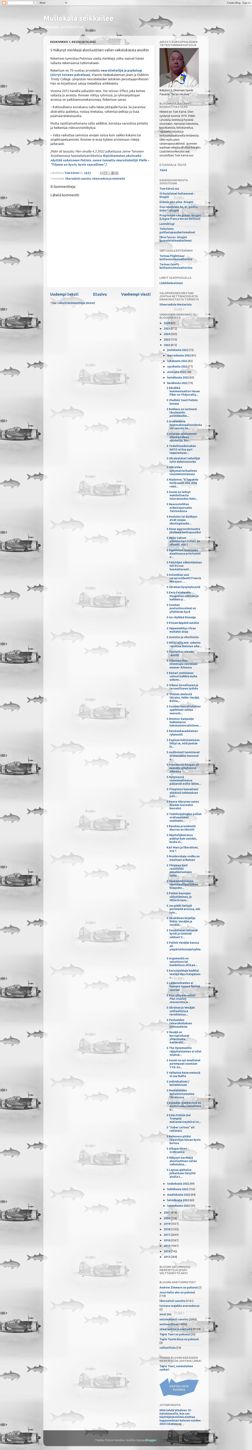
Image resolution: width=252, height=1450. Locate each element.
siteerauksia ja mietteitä (108, 178)
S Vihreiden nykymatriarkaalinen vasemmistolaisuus (182, 471)
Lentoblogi (166, 223)
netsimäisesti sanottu (173, 1319)
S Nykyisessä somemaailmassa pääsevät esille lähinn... (184, 780)
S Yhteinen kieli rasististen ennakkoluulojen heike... (179, 870)
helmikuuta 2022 (178, 1200)
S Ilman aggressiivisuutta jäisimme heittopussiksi (184, 530)
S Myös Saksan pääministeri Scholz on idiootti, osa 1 (183, 541)
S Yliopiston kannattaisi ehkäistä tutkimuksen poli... (182, 793)
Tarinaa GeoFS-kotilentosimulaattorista (175, 266)
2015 (167, 1245)
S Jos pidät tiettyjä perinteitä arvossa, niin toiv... (183, 909)
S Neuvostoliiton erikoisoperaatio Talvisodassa (179, 508)
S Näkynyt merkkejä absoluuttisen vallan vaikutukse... (182, 1161)
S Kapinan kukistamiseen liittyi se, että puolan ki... (183, 743)
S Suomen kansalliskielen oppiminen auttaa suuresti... (184, 710)
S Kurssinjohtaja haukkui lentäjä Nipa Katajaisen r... (183, 974)
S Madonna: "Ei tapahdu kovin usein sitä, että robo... (182, 483)
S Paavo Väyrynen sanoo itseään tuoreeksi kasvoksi (183, 805)
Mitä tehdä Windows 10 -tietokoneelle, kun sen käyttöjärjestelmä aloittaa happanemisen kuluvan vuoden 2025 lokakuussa (180, 1417)
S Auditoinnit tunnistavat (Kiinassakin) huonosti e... (183, 756)
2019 (167, 1223)
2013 (167, 1256)
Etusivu (100, 294)
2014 (167, 1251)
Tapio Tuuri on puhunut (174, 1334)
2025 (167, 328)
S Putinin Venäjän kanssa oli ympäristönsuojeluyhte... (184, 947)
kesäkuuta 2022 (177, 383)
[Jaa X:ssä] (109, 173)
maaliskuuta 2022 (179, 1194)
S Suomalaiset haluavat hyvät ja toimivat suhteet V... (182, 934)
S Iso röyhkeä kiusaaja (181, 617)
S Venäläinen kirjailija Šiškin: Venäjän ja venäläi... (181, 922)
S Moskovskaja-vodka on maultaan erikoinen (183, 858)
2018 (167, 1229)
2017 (167, 1234)
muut (162, 1314)
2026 (167, 323)
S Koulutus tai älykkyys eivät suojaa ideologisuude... (182, 520)
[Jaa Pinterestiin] (117, 173)
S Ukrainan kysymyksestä (183, 587)
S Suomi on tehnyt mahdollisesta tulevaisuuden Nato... (182, 495)
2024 (167, 334)
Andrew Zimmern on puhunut (178, 1287)
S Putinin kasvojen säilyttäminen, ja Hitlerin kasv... (179, 897)
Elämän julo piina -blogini (176, 202)
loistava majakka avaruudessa (179, 1305)
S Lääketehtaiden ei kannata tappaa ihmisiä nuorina (183, 986)
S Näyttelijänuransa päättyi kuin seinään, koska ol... (182, 838)
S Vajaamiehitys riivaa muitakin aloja (181, 630)
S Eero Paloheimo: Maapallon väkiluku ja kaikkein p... (183, 596)
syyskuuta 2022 (177, 366)
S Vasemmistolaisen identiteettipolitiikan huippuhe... (182, 885)
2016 (167, 1240)
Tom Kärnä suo (169, 188)
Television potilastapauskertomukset (177, 230)
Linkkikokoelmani (171, 283)
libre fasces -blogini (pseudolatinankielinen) (175, 239)
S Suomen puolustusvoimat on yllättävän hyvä (181, 608)
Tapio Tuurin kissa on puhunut (179, 1339)
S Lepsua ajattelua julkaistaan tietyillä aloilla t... (181, 1173)
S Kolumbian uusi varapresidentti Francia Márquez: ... (184, 578)
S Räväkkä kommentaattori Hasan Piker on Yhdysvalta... (183, 391)
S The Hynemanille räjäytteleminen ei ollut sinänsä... (184, 1051)
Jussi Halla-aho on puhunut (177, 1292)
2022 (167, 345)
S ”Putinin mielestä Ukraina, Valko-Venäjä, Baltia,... (183, 698)
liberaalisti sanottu (78, 178)
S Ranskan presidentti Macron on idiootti (181, 828)
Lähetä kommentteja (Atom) (76, 303)
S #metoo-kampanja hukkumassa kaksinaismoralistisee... (184, 722)
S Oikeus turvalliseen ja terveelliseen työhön (182, 687)
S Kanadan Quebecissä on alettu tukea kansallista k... (184, 1106)
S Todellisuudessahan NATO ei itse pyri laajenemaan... (181, 449)
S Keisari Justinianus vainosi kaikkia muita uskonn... (182, 676)
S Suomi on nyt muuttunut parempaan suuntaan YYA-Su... (183, 1064)
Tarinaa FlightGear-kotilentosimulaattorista (175, 257)
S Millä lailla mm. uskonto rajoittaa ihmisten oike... (184, 644)
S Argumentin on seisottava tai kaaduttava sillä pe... (182, 962)
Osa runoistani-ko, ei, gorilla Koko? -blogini (178, 208)
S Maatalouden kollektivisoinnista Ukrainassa (180, 1094)
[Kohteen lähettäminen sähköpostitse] (102, 173)
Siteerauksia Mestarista (175, 304)
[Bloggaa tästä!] (105, 173)
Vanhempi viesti (136, 294)
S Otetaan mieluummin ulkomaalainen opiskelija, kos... (182, 437)
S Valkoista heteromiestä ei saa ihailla (183, 1074)
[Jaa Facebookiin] (113, 173)
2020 (167, 1218)
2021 (167, 1212)
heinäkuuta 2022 (178, 377)
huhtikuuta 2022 (178, 1189)
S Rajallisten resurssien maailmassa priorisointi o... (184, 554)
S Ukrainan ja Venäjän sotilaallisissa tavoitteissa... (181, 1011)
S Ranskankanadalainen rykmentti (182, 732)
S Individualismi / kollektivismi (178, 1083)
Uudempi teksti (64, 294)
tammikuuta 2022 (178, 1205)
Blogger (151, 1440)
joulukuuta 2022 (178, 350)
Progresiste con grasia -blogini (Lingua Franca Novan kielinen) (180, 217)
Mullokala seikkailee (78, 18)
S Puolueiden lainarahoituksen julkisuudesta (179, 1023)
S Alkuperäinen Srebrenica (177, 1150)
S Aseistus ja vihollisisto (183, 637)
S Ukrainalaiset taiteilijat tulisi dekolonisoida (183, 460)
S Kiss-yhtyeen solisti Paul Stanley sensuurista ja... (181, 999)
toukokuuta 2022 (178, 1183)
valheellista (167, 1347)
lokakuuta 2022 (177, 361)
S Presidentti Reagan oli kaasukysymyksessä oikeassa (183, 768)
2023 (167, 339)
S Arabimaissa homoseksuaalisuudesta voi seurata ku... (184, 425)
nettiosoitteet (169, 1324)
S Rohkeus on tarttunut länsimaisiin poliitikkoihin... (182, 413)
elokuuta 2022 (177, 372)
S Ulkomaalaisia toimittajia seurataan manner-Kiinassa (182, 664)
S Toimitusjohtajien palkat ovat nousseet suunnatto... (184, 817)
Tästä (163, 170)
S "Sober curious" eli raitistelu (181, 1129)
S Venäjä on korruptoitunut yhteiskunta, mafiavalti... (178, 1037)
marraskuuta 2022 (179, 355)
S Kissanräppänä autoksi (183, 622)
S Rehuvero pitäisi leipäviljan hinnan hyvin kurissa (184, 1140)
